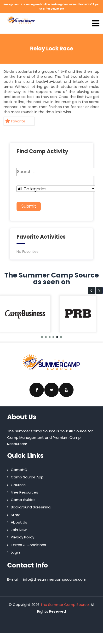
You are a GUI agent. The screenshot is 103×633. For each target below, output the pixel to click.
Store (16, 514)
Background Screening (31, 507)
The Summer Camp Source (64, 604)
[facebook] (36, 390)
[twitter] (51, 390)
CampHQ (19, 469)
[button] (91, 290)
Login (15, 552)
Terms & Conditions (28, 544)
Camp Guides (23, 499)
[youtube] (66, 390)
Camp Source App (27, 477)
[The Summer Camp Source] (21, 20)
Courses (18, 484)
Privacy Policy (22, 537)
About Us (19, 522)
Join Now (19, 529)
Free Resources (24, 492)
